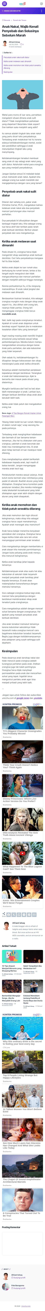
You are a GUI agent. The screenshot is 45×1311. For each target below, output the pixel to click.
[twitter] (14, 914)
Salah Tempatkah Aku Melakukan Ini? (32, 967)
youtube (38, 698)
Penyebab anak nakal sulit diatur (16, 57)
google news (22, 698)
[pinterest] (29, 914)
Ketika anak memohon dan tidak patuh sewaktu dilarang (22, 66)
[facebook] (8, 914)
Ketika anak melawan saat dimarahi (17, 61)
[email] (34, 914)
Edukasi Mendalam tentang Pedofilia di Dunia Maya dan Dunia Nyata (32, 999)
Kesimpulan (8, 72)
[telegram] (24, 914)
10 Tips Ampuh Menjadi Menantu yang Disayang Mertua (12, 968)
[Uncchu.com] (22, 4)
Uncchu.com (26, 1306)
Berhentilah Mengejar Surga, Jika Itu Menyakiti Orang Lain (11, 998)
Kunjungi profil (19, 1278)
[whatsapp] (19, 914)
